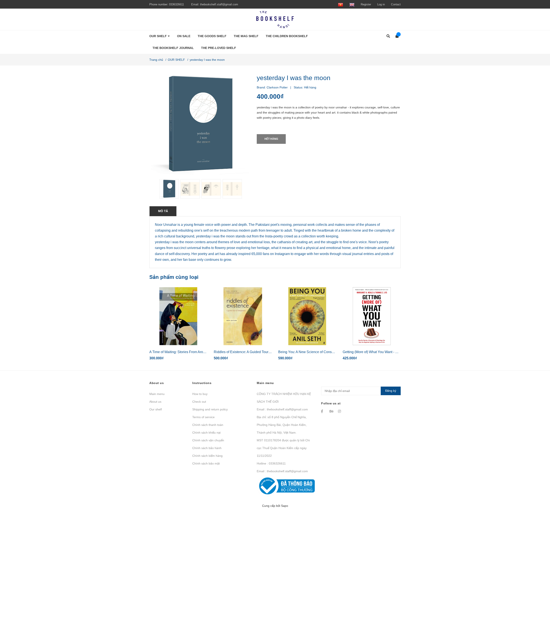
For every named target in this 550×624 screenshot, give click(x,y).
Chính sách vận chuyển (208, 440)
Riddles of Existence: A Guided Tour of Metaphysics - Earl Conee (263, 352)
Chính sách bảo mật (206, 463)
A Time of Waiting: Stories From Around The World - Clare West (197, 352)
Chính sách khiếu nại (206, 432)
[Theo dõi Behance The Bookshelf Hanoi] (332, 411)
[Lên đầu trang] (538, 603)
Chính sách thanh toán (207, 425)
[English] (351, 4)
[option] (168, 189)
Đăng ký (390, 390)
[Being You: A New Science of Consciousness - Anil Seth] (307, 316)
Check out (199, 401)
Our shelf (155, 409)
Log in (381, 4)
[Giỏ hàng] (396, 36)
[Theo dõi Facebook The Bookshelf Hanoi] (323, 411)
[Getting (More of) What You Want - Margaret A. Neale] (372, 316)
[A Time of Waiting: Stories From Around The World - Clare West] (178, 316)
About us (155, 401)
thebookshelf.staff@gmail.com (219, 4)
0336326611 (176, 4)
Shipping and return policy (210, 409)
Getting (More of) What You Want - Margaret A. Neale (383, 352)
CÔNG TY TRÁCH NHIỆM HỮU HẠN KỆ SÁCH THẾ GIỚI (284, 397)
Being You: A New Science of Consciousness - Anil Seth (321, 352)
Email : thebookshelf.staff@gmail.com (282, 409)
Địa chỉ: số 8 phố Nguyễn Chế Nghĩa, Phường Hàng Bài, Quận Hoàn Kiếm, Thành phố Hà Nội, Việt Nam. (282, 424)
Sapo (284, 505)
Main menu (157, 394)
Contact (396, 4)
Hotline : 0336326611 (271, 463)
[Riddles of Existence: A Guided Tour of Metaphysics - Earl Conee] (243, 316)
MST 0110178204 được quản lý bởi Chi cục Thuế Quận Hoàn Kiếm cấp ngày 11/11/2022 (283, 448)
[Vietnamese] (340, 4)
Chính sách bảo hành (207, 448)
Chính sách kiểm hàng (207, 455)
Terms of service (203, 417)
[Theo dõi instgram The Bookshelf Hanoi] (340, 411)
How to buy (200, 394)
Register (366, 4)
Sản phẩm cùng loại (174, 277)
